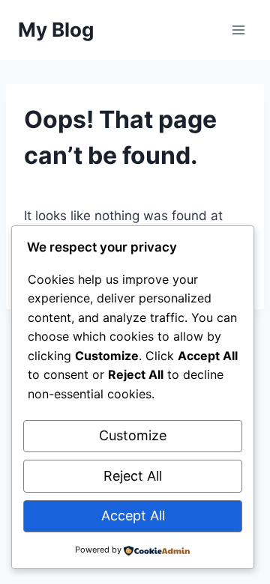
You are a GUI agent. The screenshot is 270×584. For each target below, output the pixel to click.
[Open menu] (238, 29)
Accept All (133, 515)
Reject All (133, 476)
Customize (132, 435)
